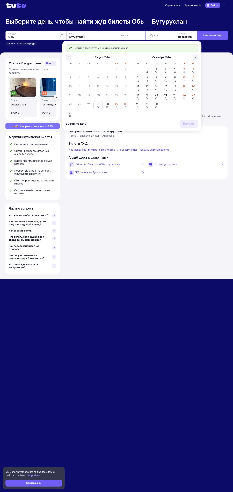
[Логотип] (16, 5)
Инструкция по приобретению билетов (92, 149)
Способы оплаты (127, 149)
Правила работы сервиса (154, 149)
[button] (50, 63)
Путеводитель (192, 5)
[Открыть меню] (225, 5)
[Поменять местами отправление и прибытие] (62, 35)
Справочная (172, 5)
